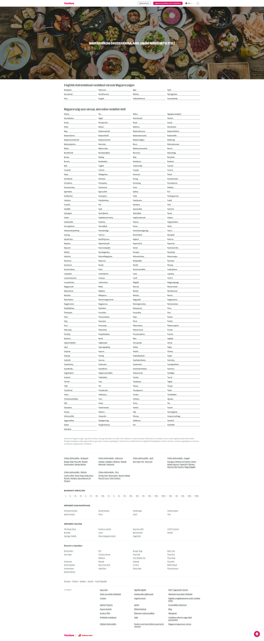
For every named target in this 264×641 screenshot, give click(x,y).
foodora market (104, 529)
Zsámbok (67, 429)
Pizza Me (77, 462)
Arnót (66, 122)
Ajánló (136, 605)
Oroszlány (137, 312)
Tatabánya (137, 381)
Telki (66, 386)
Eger (134, 90)
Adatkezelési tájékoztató (143, 594)
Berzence (136, 153)
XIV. (137, 496)
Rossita (67, 478)
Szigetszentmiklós (105, 373)
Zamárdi (170, 420)
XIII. (130, 496)
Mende (135, 291)
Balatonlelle (172, 135)
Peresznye (102, 325)
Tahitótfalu (102, 377)
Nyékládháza (69, 308)
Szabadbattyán (139, 356)
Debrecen (102, 90)
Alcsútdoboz (69, 118)
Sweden (83, 581)
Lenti (135, 274)
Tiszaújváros (138, 390)
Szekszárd (102, 364)
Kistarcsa (102, 261)
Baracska (102, 144)
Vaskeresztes (103, 407)
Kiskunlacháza (138, 256)
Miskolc (136, 94)
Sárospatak (137, 343)
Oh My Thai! (103, 475)
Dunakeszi (68, 183)
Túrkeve (136, 399)
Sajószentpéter (70, 343)
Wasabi (84, 462)
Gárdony (136, 204)
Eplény (135, 191)
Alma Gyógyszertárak (106, 536)
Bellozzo (116, 462)
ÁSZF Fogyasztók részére (178, 590)
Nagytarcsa (102, 304)
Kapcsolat (104, 590)
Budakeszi (137, 161)
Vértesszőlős (69, 416)
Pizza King (171, 558)
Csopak (136, 170)
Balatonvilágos (138, 140)
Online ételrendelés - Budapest (76, 458)
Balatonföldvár (173, 131)
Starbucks (110, 464)
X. (114, 496)
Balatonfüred (69, 135)
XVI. (149, 496)
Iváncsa (101, 235)
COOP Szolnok (173, 529)
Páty (66, 321)
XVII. (156, 496)
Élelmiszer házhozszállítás (144, 613)
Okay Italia (137, 568)
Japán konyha (69, 514)
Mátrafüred (68, 291)
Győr (169, 90)
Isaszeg (67, 235)
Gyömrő (170, 209)
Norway (67, 581)
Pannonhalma (103, 317)
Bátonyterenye (173, 144)
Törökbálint (171, 394)
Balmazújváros (70, 144)
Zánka (66, 425)
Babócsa (136, 127)
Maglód (136, 282)
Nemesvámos (172, 304)
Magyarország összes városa (179, 624)
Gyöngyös (68, 213)
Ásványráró (103, 122)
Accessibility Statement (177, 605)
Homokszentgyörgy (140, 230)
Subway (101, 462)
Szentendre (137, 364)
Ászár (135, 122)
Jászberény (68, 239)
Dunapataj (102, 183)
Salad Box (102, 568)
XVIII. (164, 496)
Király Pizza (88, 475)
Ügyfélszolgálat (140, 590)
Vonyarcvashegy (173, 416)
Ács (99, 114)
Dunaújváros (172, 183)
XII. (125, 496)
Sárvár (170, 343)
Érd (168, 191)
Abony (66, 114)
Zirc (134, 425)
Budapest (68, 90)
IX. (109, 496)
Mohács (136, 295)
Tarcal (169, 377)
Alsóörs (170, 118)
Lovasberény (69, 282)
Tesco (100, 532)
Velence (101, 412)
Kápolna (67, 243)
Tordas (135, 394)
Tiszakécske (103, 390)
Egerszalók (102, 191)
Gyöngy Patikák (70, 536)
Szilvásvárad (138, 373)
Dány (66, 174)
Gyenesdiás (137, 209)
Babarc (101, 127)
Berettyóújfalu (104, 153)
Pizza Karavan (172, 568)
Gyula (169, 213)
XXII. (189, 496)
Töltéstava (102, 394)
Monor (170, 295)
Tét (99, 386)
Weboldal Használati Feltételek (180, 594)
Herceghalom (69, 226)
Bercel (169, 148)
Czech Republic (101, 581)
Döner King (79, 475)
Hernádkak (102, 226)
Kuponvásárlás (106, 609)
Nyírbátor (102, 308)
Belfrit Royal (172, 565)
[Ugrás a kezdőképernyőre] (69, 3)
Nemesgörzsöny (139, 304)
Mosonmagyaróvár (106, 299)
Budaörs (170, 161)
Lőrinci (170, 278)
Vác (168, 403)
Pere (66, 325)
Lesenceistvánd (70, 278)
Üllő (65, 403)
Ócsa (169, 308)
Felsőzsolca (137, 200)
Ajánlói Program (106, 605)
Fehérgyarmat (173, 196)
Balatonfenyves (139, 131)
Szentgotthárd (173, 364)
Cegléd (101, 166)
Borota (67, 161)
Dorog (135, 179)
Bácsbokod (171, 127)
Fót (99, 204)
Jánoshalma (137, 235)
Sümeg (101, 356)
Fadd (135, 196)
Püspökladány (104, 334)
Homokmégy (103, 230)
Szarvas (101, 360)
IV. (81, 496)
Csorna (170, 170)
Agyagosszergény (174, 114)
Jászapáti (170, 235)
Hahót (66, 217)
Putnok (170, 334)
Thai (169, 514)
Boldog (101, 157)
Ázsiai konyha (103, 511)
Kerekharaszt (103, 94)
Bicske (66, 157)
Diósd (169, 174)
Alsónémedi (137, 118)
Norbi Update (69, 565)
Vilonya (136, 416)
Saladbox (109, 462)
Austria (90, 581)
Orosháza (102, 312)
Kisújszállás (137, 261)
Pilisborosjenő (173, 325)
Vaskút (135, 407)
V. (86, 496)
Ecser (135, 187)
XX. (177, 496)
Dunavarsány (69, 187)
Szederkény (68, 364)
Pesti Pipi (136, 554)
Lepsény (170, 274)
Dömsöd (101, 179)
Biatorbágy (171, 153)
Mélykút (101, 291)
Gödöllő (67, 209)
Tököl (169, 390)
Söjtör (169, 347)
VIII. (102, 496)
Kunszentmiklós (139, 269)
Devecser (136, 174)
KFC (142, 462)
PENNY (170, 532)
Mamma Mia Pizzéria (175, 467)
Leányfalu (68, 274)
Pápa (135, 317)
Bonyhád (170, 157)
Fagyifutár (137, 536)
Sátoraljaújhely (104, 347)
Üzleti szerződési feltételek (110, 594)
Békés (66, 148)
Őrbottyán (68, 312)
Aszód (169, 122)
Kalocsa (170, 239)
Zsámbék (170, 425)
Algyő (100, 118)
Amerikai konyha (70, 511)
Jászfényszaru (103, 239)
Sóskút (135, 351)
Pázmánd (102, 321)
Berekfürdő (68, 153)
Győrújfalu (137, 213)
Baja (65, 131)
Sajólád (170, 338)
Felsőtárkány (103, 200)
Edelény (170, 187)
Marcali (136, 286)
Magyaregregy (173, 282)
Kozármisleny (69, 269)
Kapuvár (67, 248)
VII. (97, 496)
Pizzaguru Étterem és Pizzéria (179, 462)
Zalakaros (137, 420)
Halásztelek (68, 222)
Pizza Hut (148, 462)
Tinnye (170, 386)
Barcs (135, 144)
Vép (134, 412)
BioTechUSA (138, 532)
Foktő (169, 200)
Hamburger (137, 511)
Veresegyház (172, 412)
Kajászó (136, 239)
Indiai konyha (172, 511)
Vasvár (170, 407)
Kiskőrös (67, 256)
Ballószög (171, 140)
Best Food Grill (104, 565)
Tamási (135, 377)
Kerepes (136, 252)
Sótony (170, 351)
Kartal (135, 248)
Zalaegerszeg (103, 420)
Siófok (135, 347)
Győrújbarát (103, 213)
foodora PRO (105, 613)
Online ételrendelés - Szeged (178, 458)
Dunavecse (102, 187)
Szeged (101, 98)
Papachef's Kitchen (187, 464)
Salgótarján (102, 343)
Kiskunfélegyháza (105, 256)
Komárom (68, 265)
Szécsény (171, 360)
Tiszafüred (68, 390)
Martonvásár (172, 286)
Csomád (67, 170)
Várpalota (68, 407)
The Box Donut (104, 554)
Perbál (169, 321)
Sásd (66, 347)
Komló (101, 265)
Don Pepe (137, 462)
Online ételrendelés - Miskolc (75, 472)
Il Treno (136, 565)
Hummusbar (69, 464)
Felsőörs (67, 200)
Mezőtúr (67, 295)
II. (70, 496)
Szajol (169, 356)
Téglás (169, 381)
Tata (100, 381)
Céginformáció (140, 598)
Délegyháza (103, 174)
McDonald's (113, 475)
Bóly (134, 157)
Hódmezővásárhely (71, 230)
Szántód (67, 360)
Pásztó (170, 317)
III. (75, 496)
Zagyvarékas (69, 420)
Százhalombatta (139, 360)
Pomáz (170, 330)
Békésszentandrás (140, 148)
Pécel (135, 321)
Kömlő (135, 265)
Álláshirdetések (140, 609)
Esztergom (102, 196)
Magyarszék (69, 286)
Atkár (66, 127)
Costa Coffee (69, 475)
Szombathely (172, 98)
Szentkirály (68, 369)
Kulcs (100, 269)
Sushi (135, 514)
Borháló (67, 532)
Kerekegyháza (104, 252)
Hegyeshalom (172, 222)
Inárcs (169, 230)
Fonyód (67, 204)
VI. (91, 496)
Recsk (100, 338)
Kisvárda (170, 261)
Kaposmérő (137, 243)
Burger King (68, 462)
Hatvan (136, 222)
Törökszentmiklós (71, 399)
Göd (169, 204)
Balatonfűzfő (103, 135)
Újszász (170, 399)
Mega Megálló (189, 467)
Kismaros (67, 261)
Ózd (169, 312)
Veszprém (102, 416)
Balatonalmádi (104, 131)
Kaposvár (171, 243)
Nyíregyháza (172, 94)
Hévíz (169, 226)
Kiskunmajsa (172, 256)
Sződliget (170, 373)
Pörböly (67, 334)
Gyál (100, 209)
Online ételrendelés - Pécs (108, 472)
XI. (119, 496)
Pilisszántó (102, 330)
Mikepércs (102, 295)
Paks (66, 317)
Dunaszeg (137, 183)
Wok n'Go (171, 551)
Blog (170, 609)
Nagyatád (137, 299)
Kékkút (67, 252)
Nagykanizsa (172, 299)
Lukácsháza (103, 282)
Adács (135, 114)
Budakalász (102, 161)
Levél (135, 278)
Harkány (101, 222)
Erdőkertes (68, 196)
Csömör (101, 170)
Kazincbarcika (172, 248)
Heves (135, 226)
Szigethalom (69, 373)
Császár (170, 166)
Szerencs (170, 369)
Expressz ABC (138, 529)
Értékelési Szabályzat (108, 617)
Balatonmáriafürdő (71, 140)
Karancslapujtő (104, 248)
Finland (75, 581)
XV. (143, 496)
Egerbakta (68, 191)
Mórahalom (68, 299)
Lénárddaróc (103, 274)
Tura (100, 399)
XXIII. (197, 496)
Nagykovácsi (69, 304)
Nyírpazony (137, 308)
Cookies (103, 598)
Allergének (172, 613)
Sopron (101, 351)
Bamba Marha (80, 464)
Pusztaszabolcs (139, 334)
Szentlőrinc (102, 369)
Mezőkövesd (172, 291)
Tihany (135, 386)
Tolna (66, 394)
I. (65, 496)
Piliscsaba (68, 330)
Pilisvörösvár (138, 330)
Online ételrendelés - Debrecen (110, 458)
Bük (65, 166)
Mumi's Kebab (124, 475)
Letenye (101, 278)
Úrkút (100, 403)
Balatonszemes (104, 140)
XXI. (182, 496)
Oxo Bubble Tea (139, 558)
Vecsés (66, 412)
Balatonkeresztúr (140, 135)
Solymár (67, 351)
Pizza (100, 514)
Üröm (135, 403)
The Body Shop (70, 529)
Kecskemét (68, 94)
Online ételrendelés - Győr (143, 458)
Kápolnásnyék (104, 243)
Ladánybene (172, 269)
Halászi (170, 217)
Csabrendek (137, 166)
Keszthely (171, 252)
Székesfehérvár (139, 98)
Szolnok (67, 377)
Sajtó (136, 617)
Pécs (66, 98)
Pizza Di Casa (103, 478)
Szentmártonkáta (140, 369)
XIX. (170, 496)
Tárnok (67, 381)
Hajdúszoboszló (139, 217)
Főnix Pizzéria (114, 478)
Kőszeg (170, 265)
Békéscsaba (103, 148)
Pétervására (137, 325)
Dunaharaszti (172, 179)
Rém (134, 338)
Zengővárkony (104, 425)
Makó (100, 286)
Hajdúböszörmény (105, 217)
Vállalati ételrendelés (108, 624)
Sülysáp (67, 356)
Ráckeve (67, 338)
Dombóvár (68, 179)
